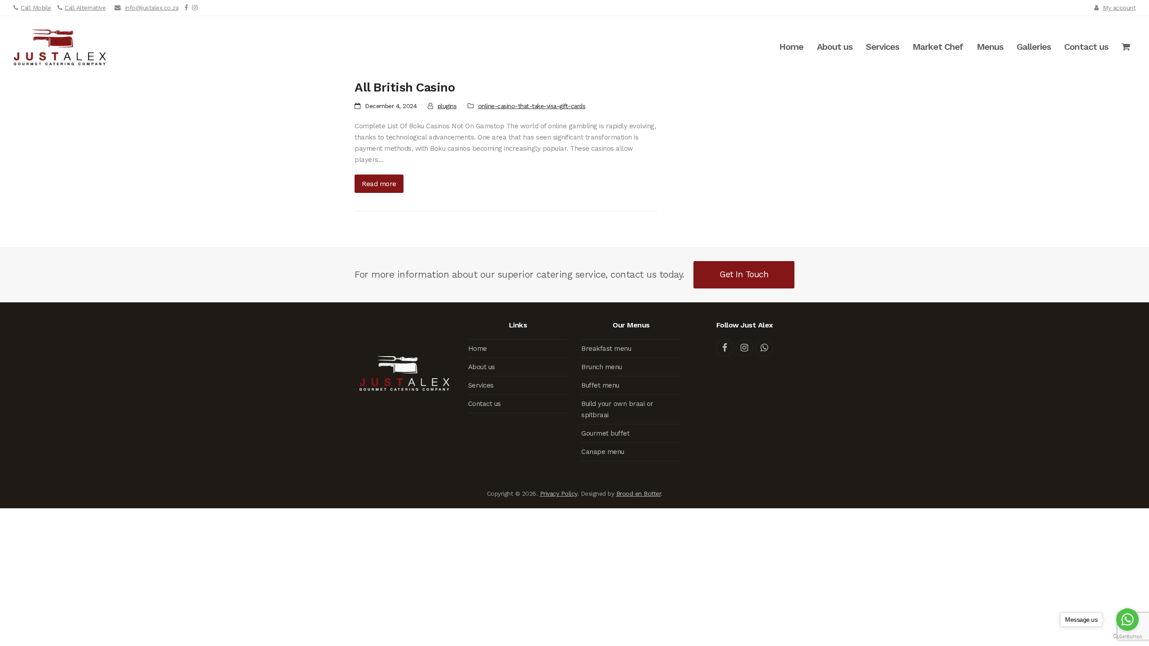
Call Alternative (85, 7)
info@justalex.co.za (152, 7)
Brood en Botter (638, 493)
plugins (447, 105)
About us (481, 367)
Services (481, 385)
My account (1119, 7)
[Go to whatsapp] (1127, 619)
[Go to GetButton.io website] (1127, 637)
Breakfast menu (606, 349)
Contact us (484, 404)
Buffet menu (600, 385)
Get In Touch (743, 274)
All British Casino (405, 87)
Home (477, 349)
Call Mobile (36, 7)
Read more (379, 184)
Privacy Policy (558, 493)
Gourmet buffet (605, 433)
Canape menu (602, 452)
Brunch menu (601, 367)
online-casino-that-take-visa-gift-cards (532, 105)
